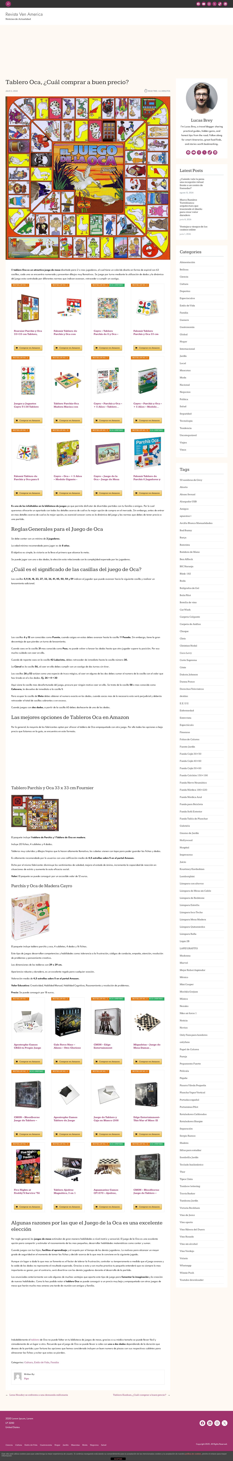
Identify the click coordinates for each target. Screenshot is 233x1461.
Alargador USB (188, 501)
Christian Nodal (188, 645)
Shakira (184, 1143)
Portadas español (189, 1099)
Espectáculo (187, 725)
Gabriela (185, 825)
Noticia (184, 1020)
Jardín (183, 356)
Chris (183, 638)
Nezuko (184, 1006)
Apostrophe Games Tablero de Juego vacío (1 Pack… (65, 1119)
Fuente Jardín (187, 746)
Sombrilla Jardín (189, 1157)
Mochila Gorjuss (189, 991)
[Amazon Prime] (38, 339)
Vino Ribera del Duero (192, 1229)
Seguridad (185, 413)
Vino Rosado (187, 1236)
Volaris (184, 1258)
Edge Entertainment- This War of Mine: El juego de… (146, 1119)
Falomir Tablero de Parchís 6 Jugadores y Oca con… (146, 478)
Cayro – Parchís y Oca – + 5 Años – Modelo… (147, 405)
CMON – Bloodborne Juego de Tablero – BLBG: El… (146, 1191)
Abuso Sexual (187, 494)
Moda (183, 377)
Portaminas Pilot (189, 1107)
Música (184, 998)
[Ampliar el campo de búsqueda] (8, 4)
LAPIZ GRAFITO (189, 948)
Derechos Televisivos (192, 689)
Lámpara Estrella (189, 905)
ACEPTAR (118, 1459)
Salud (183, 406)
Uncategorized (188, 435)
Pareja (183, 1056)
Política (184, 399)
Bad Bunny (186, 530)
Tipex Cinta (186, 1179)
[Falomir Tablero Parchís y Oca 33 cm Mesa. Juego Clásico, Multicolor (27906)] (147, 308)
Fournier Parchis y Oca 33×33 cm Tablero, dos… (28, 332)
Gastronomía (187, 327)
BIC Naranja (186, 566)
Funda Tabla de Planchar (194, 818)
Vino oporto (186, 1222)
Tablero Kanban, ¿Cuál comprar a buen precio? (139, 1394)
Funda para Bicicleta (191, 804)
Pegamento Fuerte (190, 1063)
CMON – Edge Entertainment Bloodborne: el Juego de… (107, 1046)
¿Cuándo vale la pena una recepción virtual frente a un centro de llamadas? (192, 184)
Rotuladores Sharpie (191, 1121)
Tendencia (186, 428)
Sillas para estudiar (190, 1150)
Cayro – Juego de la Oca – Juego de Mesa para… (106, 478)
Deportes (185, 291)
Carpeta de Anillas (190, 624)
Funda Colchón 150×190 (194, 775)
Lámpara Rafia (188, 934)
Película (184, 1071)
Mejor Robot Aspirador (192, 970)
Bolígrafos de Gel (189, 588)
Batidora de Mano (190, 552)
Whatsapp (185, 1265)
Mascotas (185, 370)
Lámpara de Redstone (192, 898)
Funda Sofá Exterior (191, 811)
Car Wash (185, 609)
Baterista (185, 544)
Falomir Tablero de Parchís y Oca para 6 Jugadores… (26, 478)
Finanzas (185, 732)
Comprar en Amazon (29, 348)
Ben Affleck (186, 559)
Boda (183, 580)
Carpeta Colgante (190, 616)
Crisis (183, 667)
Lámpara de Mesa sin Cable (195, 890)
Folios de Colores (189, 739)
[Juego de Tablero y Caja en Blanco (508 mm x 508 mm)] (108, 1094)
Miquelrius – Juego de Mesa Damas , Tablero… (146, 1046)
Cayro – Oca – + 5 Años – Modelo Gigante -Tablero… (68, 478)
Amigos (184, 508)
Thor (182, 1171)
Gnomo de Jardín (189, 833)
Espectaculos (187, 298)
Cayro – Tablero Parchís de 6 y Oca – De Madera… (106, 332)
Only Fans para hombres (193, 1035)
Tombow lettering (190, 1186)
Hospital (184, 847)
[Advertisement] (116, 50)
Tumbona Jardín (189, 1200)
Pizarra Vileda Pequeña (193, 1085)
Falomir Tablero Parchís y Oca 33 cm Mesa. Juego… (146, 332)
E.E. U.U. (184, 703)
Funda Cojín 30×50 (190, 753)
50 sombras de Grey (191, 480)
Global (184, 334)
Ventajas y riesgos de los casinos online (193, 228)
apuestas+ (186, 516)
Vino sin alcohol (189, 1244)
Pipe (26, 1378)
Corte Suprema (188, 660)
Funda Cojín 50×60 (190, 768)
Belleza (184, 269)
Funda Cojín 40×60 (190, 761)
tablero (35, 1339)
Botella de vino (188, 602)
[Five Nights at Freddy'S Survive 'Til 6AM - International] (28, 1167)
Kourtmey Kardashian (192, 869)
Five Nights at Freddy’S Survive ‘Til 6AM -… (27, 1191)
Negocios (185, 392)
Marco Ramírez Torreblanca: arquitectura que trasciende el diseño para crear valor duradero (191, 207)
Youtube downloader (192, 1280)
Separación (186, 1128)
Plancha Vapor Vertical (192, 1092)
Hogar (183, 341)
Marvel (184, 962)
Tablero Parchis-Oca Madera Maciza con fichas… (66, 405)
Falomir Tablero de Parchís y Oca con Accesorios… (65, 332)
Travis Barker (187, 1193)
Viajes (183, 442)
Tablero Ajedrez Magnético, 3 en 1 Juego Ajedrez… (65, 1191)
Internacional (187, 348)
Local (183, 363)
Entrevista (185, 717)
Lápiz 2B (184, 941)
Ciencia (184, 276)
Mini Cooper (187, 984)
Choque (184, 631)
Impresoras (186, 854)
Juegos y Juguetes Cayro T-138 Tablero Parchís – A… (26, 405)
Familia (55, 1362)
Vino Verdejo (187, 1251)
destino (184, 696)
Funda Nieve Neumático (193, 782)
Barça (183, 537)
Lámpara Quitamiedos (192, 926)
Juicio (183, 862)
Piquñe (184, 1078)
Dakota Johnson (189, 674)
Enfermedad (187, 710)
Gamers (184, 320)
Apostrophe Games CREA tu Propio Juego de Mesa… (27, 1046)
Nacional (185, 384)
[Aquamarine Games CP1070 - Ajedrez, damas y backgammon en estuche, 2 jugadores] (108, 1167)
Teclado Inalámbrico (191, 1164)
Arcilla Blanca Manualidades (196, 523)
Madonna (185, 955)
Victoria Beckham (190, 1208)
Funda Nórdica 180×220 (193, 789)
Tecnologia (186, 420)
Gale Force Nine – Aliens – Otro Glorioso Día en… (67, 1046)
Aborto (184, 487)
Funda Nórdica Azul (191, 797)
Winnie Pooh (187, 1272)
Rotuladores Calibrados (193, 1114)
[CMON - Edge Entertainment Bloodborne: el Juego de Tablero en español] (108, 1022)
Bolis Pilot (185, 595)
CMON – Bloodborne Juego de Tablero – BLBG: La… (27, 1119)
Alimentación (187, 262)
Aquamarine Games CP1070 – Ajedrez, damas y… (106, 1191)
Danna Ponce (187, 681)
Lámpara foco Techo (191, 912)
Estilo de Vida (41, 1362)
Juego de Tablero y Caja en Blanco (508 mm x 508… (106, 1119)
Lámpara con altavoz (192, 883)
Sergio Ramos (187, 1135)
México (184, 977)
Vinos (183, 449)
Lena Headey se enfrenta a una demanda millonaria (39, 1394)
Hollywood (186, 840)
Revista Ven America (24, 14)
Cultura (28, 1362)
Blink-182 (185, 573)
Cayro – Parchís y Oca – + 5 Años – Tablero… (108, 405)
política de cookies (193, 1454)
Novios (184, 1027)
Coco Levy (186, 653)
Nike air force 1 (188, 1013)
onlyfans (185, 1042)
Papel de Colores (189, 1049)
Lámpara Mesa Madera (193, 919)
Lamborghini (187, 876)
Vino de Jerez (187, 1215)
